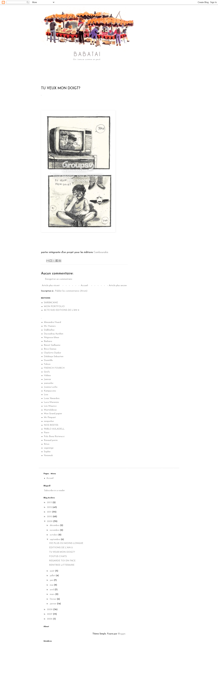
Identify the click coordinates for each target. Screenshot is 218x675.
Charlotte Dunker (52, 353)
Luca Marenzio (51, 402)
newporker (49, 421)
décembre (55, 525)
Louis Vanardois (52, 398)
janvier (53, 604)
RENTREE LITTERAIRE (61, 565)
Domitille (48, 360)
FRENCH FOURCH (54, 368)
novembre (55, 530)
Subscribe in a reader (54, 490)
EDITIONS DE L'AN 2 (61, 547)
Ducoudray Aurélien (53, 334)
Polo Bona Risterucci (54, 436)
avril (52, 589)
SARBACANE (51, 302)
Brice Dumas (50, 349)
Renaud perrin (51, 440)
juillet (53, 575)
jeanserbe (48, 383)
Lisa (46, 394)
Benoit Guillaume (52, 345)
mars (52, 594)
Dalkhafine (49, 330)
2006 (50, 619)
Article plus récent (51, 285)
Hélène (47, 375)
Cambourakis (101, 252)
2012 (50, 507)
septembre (55, 539)
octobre (54, 535)
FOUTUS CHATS (58, 556)
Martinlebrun (50, 410)
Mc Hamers (50, 326)
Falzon (47, 364)
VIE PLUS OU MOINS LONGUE (66, 543)
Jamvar (47, 379)
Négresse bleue (51, 337)
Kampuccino (50, 391)
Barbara (48, 341)
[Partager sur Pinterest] (59, 260)
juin (52, 580)
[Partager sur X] (53, 260)
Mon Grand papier (53, 413)
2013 (50, 502)
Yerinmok (48, 455)
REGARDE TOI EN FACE (62, 561)
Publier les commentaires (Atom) (71, 291)
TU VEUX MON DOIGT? (62, 552)
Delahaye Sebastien (53, 356)
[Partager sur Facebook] (56, 260)
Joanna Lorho (50, 387)
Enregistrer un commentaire (58, 279)
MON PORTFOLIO (54, 306)
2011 (49, 512)
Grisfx (47, 372)
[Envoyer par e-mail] (47, 260)
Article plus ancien (118, 285)
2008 (50, 609)
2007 (50, 614)
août (52, 571)
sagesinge (48, 448)
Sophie (47, 451)
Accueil (84, 285)
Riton (46, 444)
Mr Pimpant (50, 417)
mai (52, 585)
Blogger (121, 634)
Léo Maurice (50, 406)
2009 (50, 521)
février (53, 599)
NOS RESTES (51, 425)
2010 (50, 516)
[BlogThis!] (50, 260)
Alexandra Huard (52, 322)
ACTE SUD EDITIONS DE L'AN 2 (61, 310)
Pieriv (46, 432)
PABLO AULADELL (54, 429)
